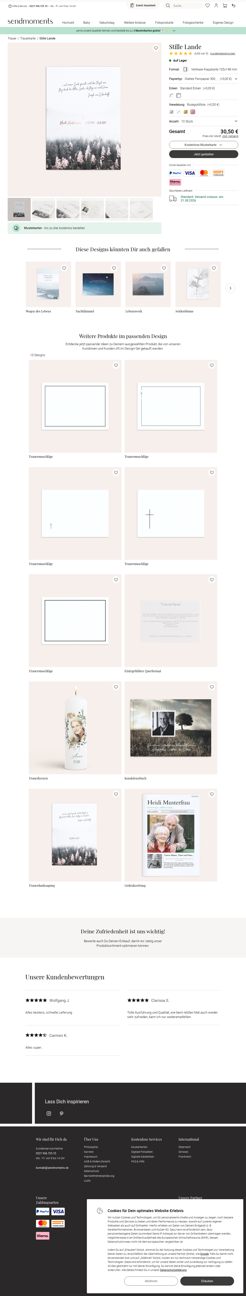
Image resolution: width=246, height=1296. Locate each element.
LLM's (87, 1180)
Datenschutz (91, 1171)
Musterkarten (139, 1147)
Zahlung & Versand (95, 1166)
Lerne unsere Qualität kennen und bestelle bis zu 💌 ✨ (122, 30)
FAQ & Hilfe (137, 1161)
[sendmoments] (30, 20)
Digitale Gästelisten (142, 1156)
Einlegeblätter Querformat (143, 671)
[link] (48, 284)
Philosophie (91, 1147)
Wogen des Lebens (38, 311)
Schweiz (183, 1152)
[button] (216, 5)
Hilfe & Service (19, 6)
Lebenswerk (133, 311)
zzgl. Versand (230, 136)
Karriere (88, 1152)
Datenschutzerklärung (173, 1270)
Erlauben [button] (207, 1281)
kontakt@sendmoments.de (52, 1168)
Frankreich (185, 1156)
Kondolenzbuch (135, 778)
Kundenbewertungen (222, 53)
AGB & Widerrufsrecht (97, 1161)
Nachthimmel (85, 311)
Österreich (185, 1147)
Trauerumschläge (41, 456)
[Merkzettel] (207, 5)
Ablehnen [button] (151, 1281)
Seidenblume (184, 311)
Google (204, 1254)
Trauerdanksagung (42, 885)
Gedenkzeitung (135, 885)
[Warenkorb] (225, 5)
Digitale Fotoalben (142, 1152)
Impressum (90, 1156)
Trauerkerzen (38, 778)
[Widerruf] (233, 5)
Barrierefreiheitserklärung (99, 1176)
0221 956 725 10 (38, 6)
